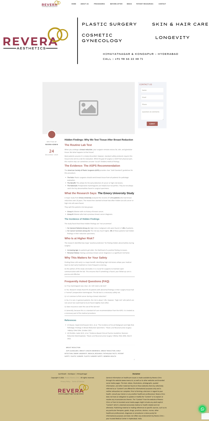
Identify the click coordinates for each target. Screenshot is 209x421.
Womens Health (110, 356)
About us (85, 4)
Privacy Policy (65, 381)
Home (74, 4)
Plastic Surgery (77, 356)
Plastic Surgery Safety (93, 356)
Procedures (99, 4)
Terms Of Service (78, 381)
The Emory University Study (116, 193)
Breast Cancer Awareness (90, 351)
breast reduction (86, 149)
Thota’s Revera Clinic (72, 378)
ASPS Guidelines (72, 351)
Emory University (80, 353)
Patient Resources (144, 4)
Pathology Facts (110, 353)
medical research (95, 353)
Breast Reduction (73, 347)
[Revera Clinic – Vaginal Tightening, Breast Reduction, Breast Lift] (51, 4)
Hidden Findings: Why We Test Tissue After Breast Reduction (99, 139)
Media (129, 4)
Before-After (116, 4)
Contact (162, 4)
